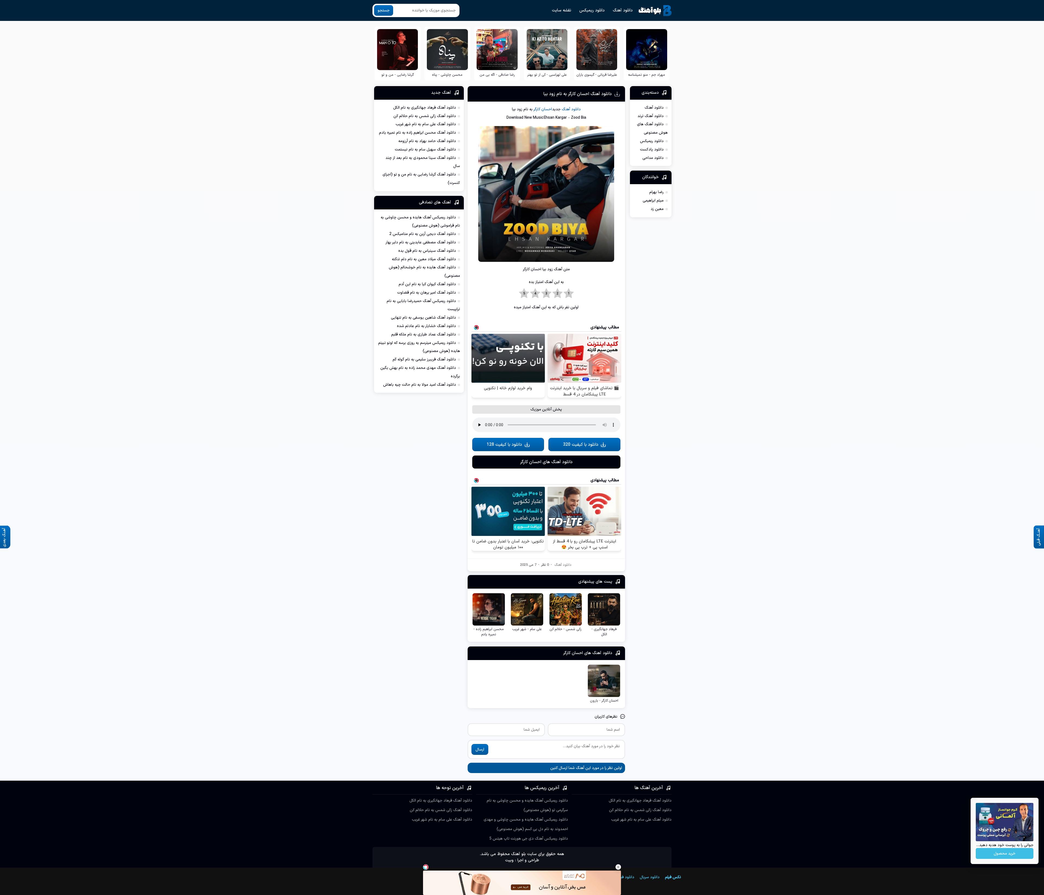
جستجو (384, 10)
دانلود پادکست (652, 149)
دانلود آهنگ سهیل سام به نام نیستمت (425, 149)
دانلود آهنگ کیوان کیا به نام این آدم (427, 284)
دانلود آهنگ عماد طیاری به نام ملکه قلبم (423, 334)
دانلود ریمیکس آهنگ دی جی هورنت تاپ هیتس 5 (528, 838)
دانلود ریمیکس (592, 10)
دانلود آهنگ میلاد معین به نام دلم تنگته (424, 259)
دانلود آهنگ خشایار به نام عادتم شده (426, 326)
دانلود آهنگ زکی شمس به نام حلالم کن (424, 116)
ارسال (480, 749)
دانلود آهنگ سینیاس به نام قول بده (427, 251)
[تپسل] (425, 867)
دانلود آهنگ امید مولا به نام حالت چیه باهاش (419, 385)
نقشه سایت (561, 10)
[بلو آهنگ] (655, 10)
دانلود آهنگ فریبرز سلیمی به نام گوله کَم (424, 359)
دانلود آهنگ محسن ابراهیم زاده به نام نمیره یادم (417, 133)
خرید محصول (1004, 853)
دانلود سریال (650, 877)
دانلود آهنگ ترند (651, 116)
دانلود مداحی (653, 158)
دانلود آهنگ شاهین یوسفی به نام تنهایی (423, 318)
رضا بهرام (656, 192)
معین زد (657, 209)
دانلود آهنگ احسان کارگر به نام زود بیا (577, 94)
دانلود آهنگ (623, 10)
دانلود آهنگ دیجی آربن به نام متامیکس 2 (422, 234)
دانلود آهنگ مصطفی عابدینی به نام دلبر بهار (421, 242)
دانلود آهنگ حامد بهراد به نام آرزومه (427, 141)
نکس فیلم (673, 877)
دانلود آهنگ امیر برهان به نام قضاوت (426, 293)
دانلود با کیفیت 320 (580, 444)
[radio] (569, 293)
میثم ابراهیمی (653, 200)
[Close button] (618, 867)
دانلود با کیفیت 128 (504, 444)
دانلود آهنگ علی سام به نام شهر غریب (426, 124)
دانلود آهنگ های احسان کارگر (546, 462)
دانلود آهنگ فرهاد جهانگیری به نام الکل (424, 108)
